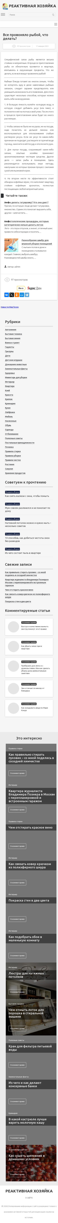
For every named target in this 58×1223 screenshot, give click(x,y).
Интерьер (9, 382)
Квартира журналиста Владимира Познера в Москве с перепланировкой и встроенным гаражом (26, 582)
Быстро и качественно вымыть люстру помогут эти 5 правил (34, 627)
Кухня (7, 408)
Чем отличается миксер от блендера (32, 689)
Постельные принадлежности (19, 443)
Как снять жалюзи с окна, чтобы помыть (27, 496)
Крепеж (9, 399)
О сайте (29, 1198)
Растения (9, 464)
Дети (7, 356)
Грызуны (9, 351)
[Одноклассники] (16, 295)
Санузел (9, 469)
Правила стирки (13, 451)
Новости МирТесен (10, 307)
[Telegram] (27, 295)
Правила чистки (13, 460)
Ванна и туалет (12, 343)
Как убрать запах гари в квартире (31, 647)
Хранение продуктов (15, 473)
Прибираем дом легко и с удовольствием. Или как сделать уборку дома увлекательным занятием (35, 669)
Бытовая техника (13, 334)
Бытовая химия (12, 338)
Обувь (8, 425)
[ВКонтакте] (6, 295)
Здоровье (10, 373)
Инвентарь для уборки (16, 377)
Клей (7, 390)
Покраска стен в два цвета (18, 601)
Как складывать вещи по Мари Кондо (34, 709)
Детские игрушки (13, 360)
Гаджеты (9, 347)
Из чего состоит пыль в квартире (23, 553)
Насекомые (10, 421)
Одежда (9, 430)
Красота (9, 395)
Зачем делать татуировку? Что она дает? (26, 202)
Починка (9, 447)
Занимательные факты (16, 369)
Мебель (9, 416)
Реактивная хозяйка (32, 6)
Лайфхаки (10, 412)
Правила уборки (13, 456)
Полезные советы (14, 438)
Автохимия (10, 330)
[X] (11, 295)
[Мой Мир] (22, 295)
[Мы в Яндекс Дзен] (29, 287)
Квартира (9, 386)
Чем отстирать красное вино (19, 590)
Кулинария (10, 403)
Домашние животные (16, 364)
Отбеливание (11, 434)
